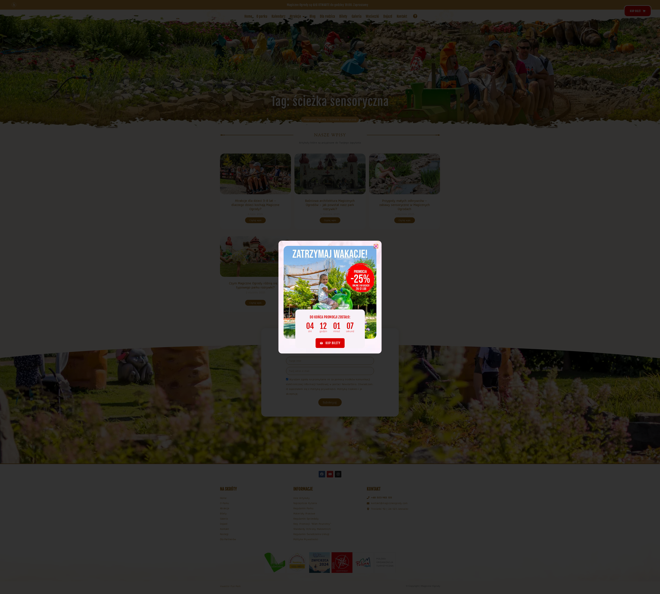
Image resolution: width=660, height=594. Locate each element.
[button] (376, 246)
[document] (330, 297)
